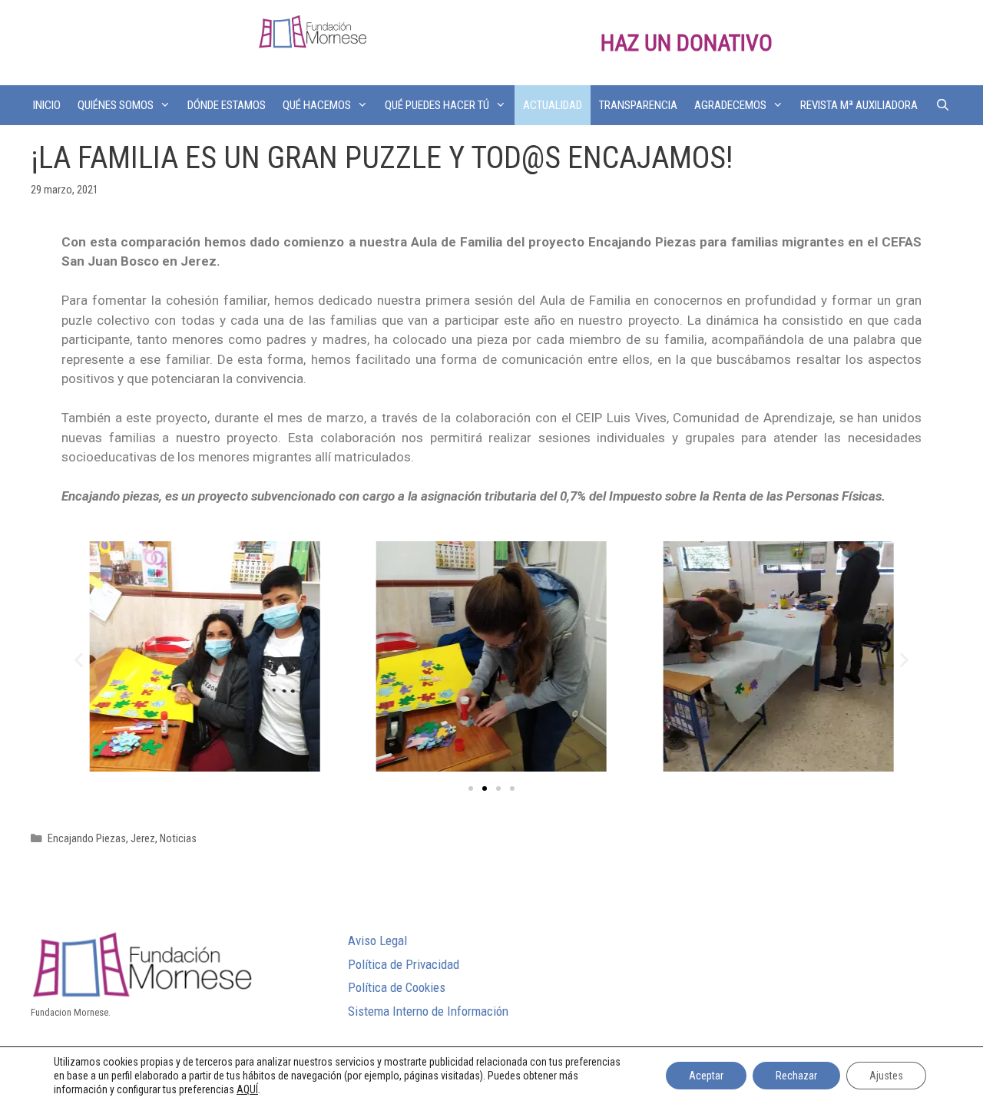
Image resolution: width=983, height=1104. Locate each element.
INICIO (47, 105)
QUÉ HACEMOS (317, 105)
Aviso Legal (377, 940)
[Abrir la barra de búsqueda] (942, 105)
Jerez (143, 838)
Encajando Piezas (87, 838)
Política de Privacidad (403, 964)
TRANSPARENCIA (638, 105)
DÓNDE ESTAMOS (226, 105)
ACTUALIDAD (552, 105)
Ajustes (886, 1075)
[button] (470, 788)
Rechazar (796, 1075)
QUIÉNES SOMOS (116, 105)
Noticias (178, 838)
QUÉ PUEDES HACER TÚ (437, 105)
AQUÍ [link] (247, 1089)
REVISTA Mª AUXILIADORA (859, 105)
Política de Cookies (396, 987)
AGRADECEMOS (730, 105)
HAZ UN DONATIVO (687, 42)
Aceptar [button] (706, 1075)
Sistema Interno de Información (428, 1011)
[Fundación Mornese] (312, 30)
